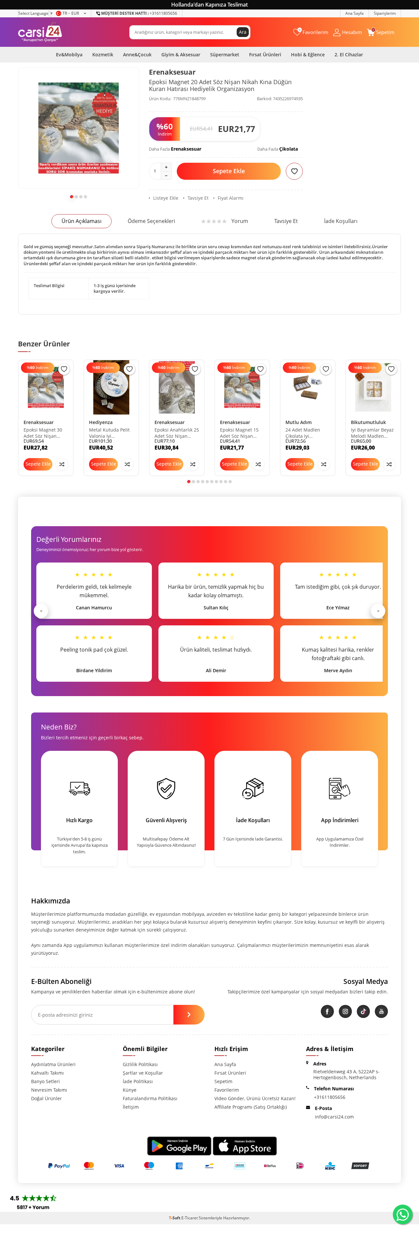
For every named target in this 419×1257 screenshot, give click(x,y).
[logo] (40, 32)
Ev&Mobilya (69, 54)
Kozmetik (102, 54)
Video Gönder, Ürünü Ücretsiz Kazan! (255, 1098)
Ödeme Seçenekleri (151, 221)
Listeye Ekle (165, 198)
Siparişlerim (385, 13)
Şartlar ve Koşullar (143, 1073)
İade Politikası (138, 1081)
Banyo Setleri (45, 1081)
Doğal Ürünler (46, 1098)
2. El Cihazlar (349, 54)
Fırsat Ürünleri (265, 54)
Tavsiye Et (198, 198)
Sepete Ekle (229, 171)
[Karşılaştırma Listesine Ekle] (62, 464)
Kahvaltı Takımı (47, 1073)
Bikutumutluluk (368, 422)
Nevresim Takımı (49, 1090)
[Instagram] (345, 1011)
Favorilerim (226, 1090)
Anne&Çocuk (137, 54)
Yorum (239, 221)
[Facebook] (327, 1011)
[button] (71, 196)
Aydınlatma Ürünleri (53, 1064)
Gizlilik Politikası (140, 1064)
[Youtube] (381, 1011)
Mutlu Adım (298, 422)
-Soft (175, 1218)
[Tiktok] (363, 1011)
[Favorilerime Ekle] (64, 369)
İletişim (131, 1107)
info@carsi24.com (334, 1117)
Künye (130, 1090)
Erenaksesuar (172, 72)
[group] (78, 128)
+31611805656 (139, 13)
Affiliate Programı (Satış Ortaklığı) (250, 1107)
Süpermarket (224, 54)
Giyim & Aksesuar (180, 54)
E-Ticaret (189, 1218)
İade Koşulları (340, 221)
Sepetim (223, 1081)
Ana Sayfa (354, 13)
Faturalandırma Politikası (150, 1098)
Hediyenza (101, 422)
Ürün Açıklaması (81, 221)
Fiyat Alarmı (231, 198)
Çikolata (288, 149)
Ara (242, 32)
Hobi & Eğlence (308, 54)
